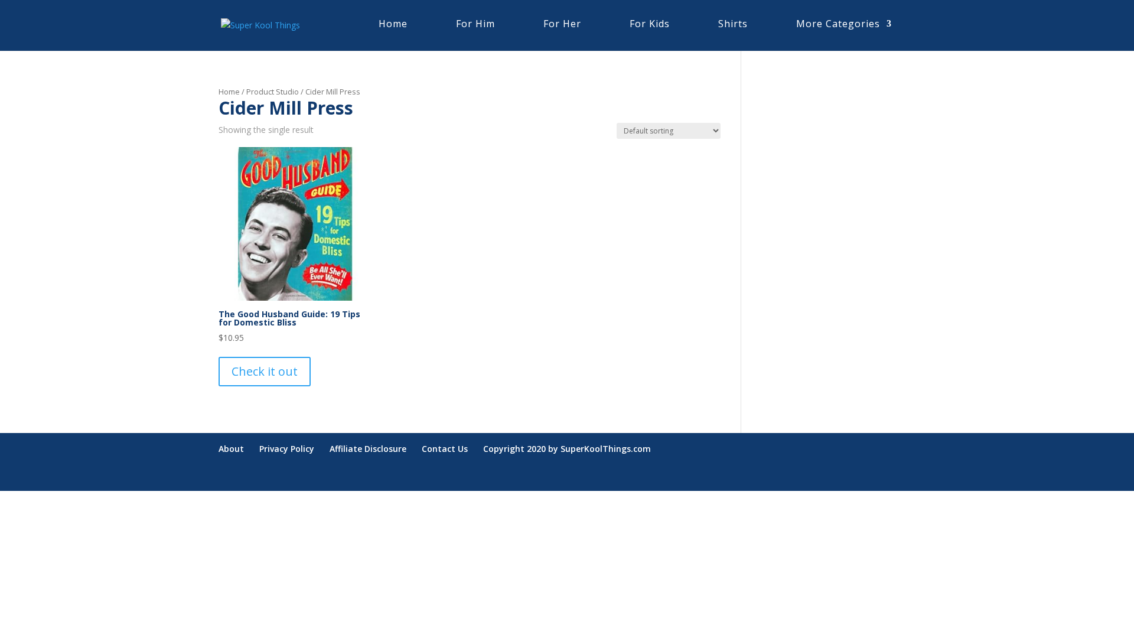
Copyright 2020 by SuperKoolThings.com (567, 448)
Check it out (265, 371)
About (231, 448)
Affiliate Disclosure (368, 448)
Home (229, 91)
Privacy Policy (286, 448)
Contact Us (445, 448)
